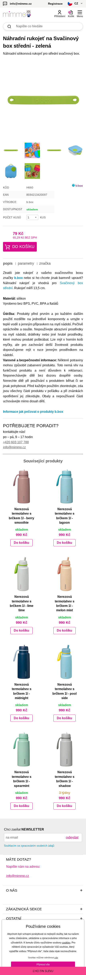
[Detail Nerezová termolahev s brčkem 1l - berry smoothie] (21, 486)
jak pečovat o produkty (40, 411)
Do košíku (23, 246)
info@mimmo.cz (14, 447)
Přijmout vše (43, 964)
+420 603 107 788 (16, 442)
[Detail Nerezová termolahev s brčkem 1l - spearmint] (21, 749)
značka (45, 263)
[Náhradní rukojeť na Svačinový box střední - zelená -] (11, 150)
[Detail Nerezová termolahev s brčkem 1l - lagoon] (64, 486)
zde (56, 957)
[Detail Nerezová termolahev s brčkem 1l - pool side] (64, 661)
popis (8, 263)
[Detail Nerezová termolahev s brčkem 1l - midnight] (21, 661)
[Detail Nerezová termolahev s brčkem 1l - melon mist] (64, 574)
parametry (26, 263)
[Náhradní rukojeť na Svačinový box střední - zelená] (43, 100)
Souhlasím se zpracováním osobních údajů (29, 845)
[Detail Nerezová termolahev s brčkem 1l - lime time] (21, 574)
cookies (66, 942)
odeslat (72, 837)
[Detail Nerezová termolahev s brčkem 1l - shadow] (64, 749)
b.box (18, 278)
